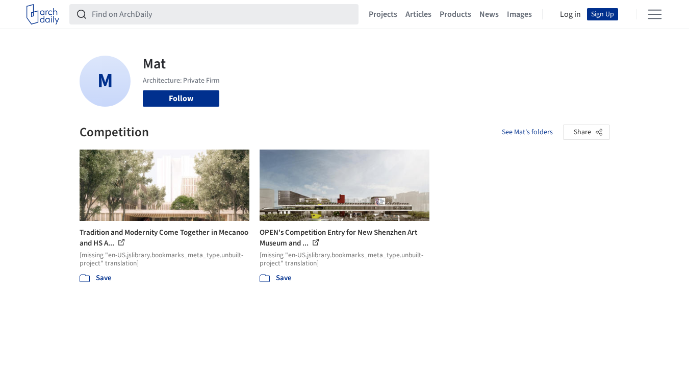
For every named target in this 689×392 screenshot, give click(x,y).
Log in (570, 14)
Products (455, 14)
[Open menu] (655, 14)
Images (519, 14)
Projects (383, 14)
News (489, 14)
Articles (418, 14)
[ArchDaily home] (43, 14)
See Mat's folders (527, 132)
